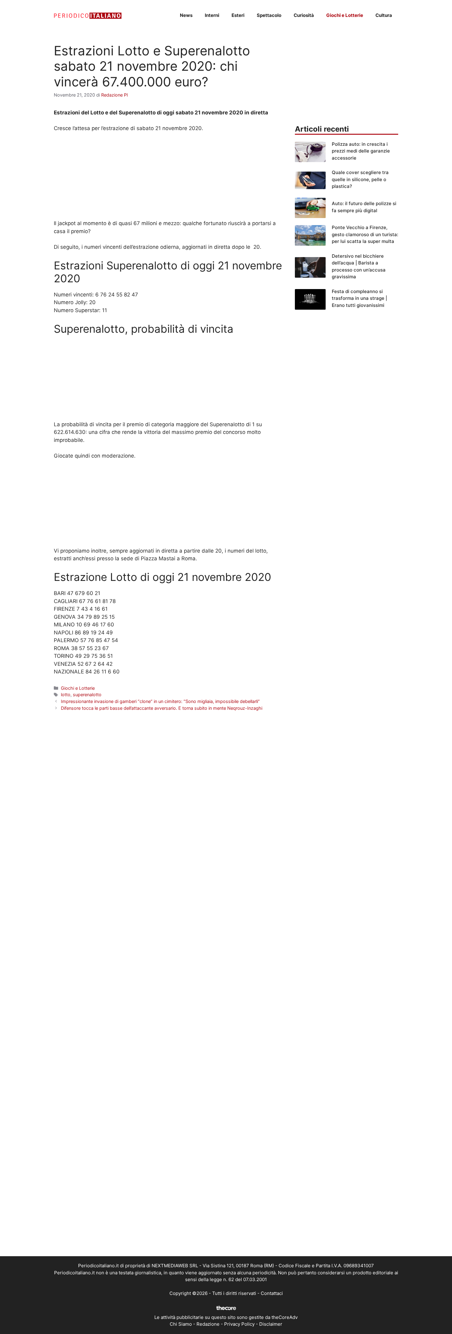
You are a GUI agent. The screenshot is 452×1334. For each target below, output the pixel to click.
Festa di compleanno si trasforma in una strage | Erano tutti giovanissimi (359, 298)
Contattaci (272, 1293)
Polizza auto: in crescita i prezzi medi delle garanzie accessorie (361, 151)
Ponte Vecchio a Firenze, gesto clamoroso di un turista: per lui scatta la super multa (365, 234)
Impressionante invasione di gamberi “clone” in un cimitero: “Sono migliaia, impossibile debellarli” (160, 701)
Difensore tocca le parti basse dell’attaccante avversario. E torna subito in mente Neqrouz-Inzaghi (161, 708)
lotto (65, 694)
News (186, 15)
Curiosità (304, 15)
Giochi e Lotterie (344, 15)
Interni (212, 15)
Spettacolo (269, 15)
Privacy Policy (239, 1324)
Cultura (383, 15)
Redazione (208, 1324)
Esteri (238, 15)
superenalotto (87, 694)
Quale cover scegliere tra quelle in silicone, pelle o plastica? (360, 179)
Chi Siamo (181, 1324)
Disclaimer (270, 1324)
